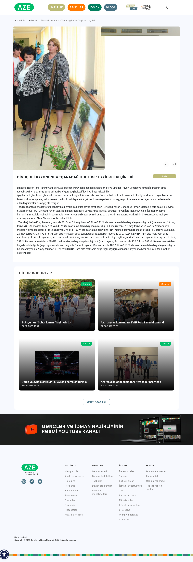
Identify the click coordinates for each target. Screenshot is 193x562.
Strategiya (70, 505)
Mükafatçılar (126, 500)
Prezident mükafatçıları (99, 492)
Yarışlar (123, 476)
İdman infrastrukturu (130, 485)
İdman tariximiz (127, 495)
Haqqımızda (71, 471)
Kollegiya (70, 481)
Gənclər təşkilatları (102, 476)
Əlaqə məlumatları (156, 471)
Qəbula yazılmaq (155, 481)
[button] (4, 554)
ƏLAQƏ (110, 7)
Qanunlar (70, 500)
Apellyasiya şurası (75, 476)
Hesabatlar (71, 510)
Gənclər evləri (99, 471)
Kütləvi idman (126, 481)
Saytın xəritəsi (20, 537)
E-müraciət (152, 476)
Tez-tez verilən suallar (154, 487)
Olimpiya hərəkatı (128, 514)
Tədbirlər (97, 481)
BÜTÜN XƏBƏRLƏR (96, 402)
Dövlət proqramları (102, 485)
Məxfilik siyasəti (74, 514)
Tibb (121, 490)
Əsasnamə (71, 495)
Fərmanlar (70, 485)
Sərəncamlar (72, 490)
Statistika (124, 519)
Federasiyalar (126, 471)
